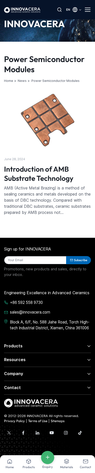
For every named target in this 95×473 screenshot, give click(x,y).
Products (13, 345)
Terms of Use (37, 421)
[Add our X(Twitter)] (9, 433)
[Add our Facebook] (23, 433)
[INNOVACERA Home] (31, 402)
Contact (12, 387)
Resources (15, 359)
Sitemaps (58, 421)
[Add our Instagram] (66, 433)
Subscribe (80, 260)
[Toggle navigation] (88, 9)
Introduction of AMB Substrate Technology (38, 174)
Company (13, 373)
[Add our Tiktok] (80, 433)
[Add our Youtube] (52, 433)
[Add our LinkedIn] (37, 433)
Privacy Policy (14, 421)
